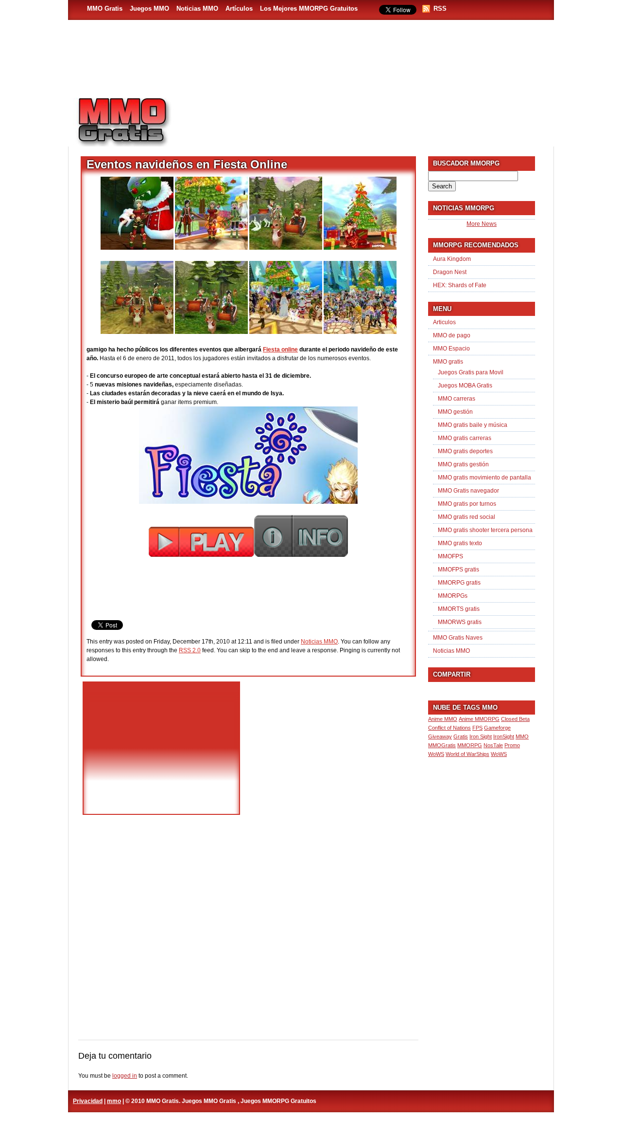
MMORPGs (452, 595)
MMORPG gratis (459, 582)
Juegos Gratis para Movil (470, 372)
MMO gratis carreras (464, 438)
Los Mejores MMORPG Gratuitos (309, 8)
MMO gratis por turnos (467, 503)
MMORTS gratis (459, 609)
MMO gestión (455, 411)
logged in (124, 1075)
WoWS (499, 754)
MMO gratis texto (460, 543)
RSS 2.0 (190, 650)
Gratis (460, 736)
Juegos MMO (149, 8)
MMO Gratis (104, 8)
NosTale (493, 745)
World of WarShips (467, 754)
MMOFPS (450, 556)
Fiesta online (280, 349)
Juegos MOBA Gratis (465, 385)
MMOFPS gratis (458, 569)
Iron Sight (480, 736)
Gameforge (497, 728)
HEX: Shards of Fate (459, 285)
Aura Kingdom (452, 259)
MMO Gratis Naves (458, 637)
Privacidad (88, 1101)
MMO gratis (448, 361)
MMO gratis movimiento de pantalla (484, 477)
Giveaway (440, 736)
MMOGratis (442, 745)
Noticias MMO (197, 8)
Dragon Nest (449, 272)
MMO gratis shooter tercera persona (485, 530)
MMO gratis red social (466, 517)
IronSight (503, 736)
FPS (477, 728)
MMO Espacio (451, 348)
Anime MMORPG (479, 719)
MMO (522, 736)
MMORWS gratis (460, 622)
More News (481, 224)
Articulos (444, 322)
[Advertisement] (367, 117)
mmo (114, 1101)
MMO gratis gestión (463, 464)
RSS (440, 8)
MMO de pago (451, 335)
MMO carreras (456, 398)
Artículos (239, 8)
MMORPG (469, 745)
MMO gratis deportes (465, 451)
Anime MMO (442, 719)
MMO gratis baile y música (472, 425)
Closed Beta (515, 719)
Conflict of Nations (449, 728)
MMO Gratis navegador (468, 490)
